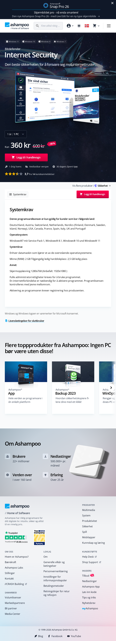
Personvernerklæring (56, 571)
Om (46, 556)
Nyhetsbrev (88, 603)
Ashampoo (90, 609)
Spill (84, 532)
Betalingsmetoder (54, 585)
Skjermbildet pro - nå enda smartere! (56, 12)
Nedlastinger (89, 581)
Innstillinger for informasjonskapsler (55, 578)
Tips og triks (89, 597)
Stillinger (10, 573)
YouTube (76, 636)
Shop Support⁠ (90, 562)
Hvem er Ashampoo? (17, 556)
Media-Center (12, 614)
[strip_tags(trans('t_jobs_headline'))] (39, 537)
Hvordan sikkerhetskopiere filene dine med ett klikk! (72, 400)
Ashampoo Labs (14, 567)
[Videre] (111, 387)
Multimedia (88, 510)
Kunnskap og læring (93, 542)
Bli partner (11, 608)
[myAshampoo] (70, 25)
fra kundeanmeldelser (40, 174)
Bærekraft (10, 562)
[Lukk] (112, 3)
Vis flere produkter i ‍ (90, 185)
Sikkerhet (87, 526)
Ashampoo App (91, 586)
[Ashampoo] (17, 506)
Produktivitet (89, 521)
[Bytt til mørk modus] (79, 25)
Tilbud (87, 575)
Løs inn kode (89, 592)
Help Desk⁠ (88, 556)
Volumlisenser (13, 597)
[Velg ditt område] (86, 25)
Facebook (57, 636)
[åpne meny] (108, 25)
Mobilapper (88, 537)
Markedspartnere (15, 603)
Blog (40, 636)
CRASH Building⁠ (14, 584)
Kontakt (9, 578)
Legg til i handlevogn (28, 157)
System (86, 515)
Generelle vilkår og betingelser (54, 563)
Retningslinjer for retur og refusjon (57, 593)
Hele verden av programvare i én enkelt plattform (25, 400)
